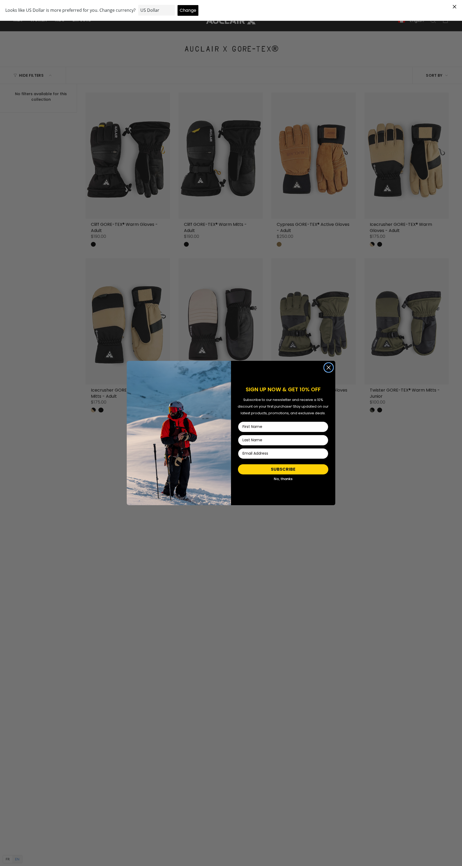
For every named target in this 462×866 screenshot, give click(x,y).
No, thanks (283, 478)
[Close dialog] (328, 367)
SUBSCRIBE (283, 469)
